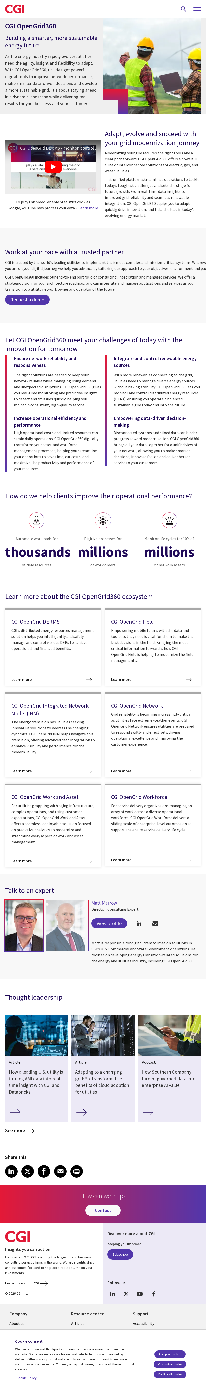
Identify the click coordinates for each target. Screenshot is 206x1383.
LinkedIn (112, 1293)
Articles (77, 1323)
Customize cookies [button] (170, 1364)
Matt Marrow (104, 903)
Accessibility (143, 1323)
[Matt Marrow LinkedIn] (139, 923)
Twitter (126, 1293)
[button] (24, 925)
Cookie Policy (26, 1378)
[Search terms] (183, 9)
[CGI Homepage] (14, 9)
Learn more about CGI (22, 1283)
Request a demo (27, 299)
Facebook (154, 1293)
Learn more (88, 207)
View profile (109, 923)
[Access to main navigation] (197, 9)
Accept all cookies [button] (170, 1354)
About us (16, 1323)
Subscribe (120, 1254)
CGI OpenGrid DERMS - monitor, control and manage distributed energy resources (60, 148)
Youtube (140, 1293)
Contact (103, 1210)
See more (15, 1130)
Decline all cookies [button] (170, 1374)
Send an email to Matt (155, 923)
